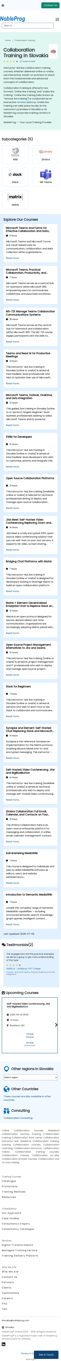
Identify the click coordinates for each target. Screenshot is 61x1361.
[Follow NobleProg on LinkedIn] (3, 1344)
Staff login (30, 1359)
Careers (7, 1298)
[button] (55, 1025)
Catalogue (9, 1181)
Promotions (10, 1186)
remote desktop (26, 102)
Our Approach (11, 1213)
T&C (5, 1309)
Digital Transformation (17, 1245)
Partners (8, 1282)
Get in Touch (46, 1354)
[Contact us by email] (2, 5)
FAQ (4, 1303)
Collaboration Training (25, 40)
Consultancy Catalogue (18, 1229)
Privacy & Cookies (30, 1353)
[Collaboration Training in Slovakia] (15, 18)
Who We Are (10, 1271)
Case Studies (10, 1218)
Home (8, 40)
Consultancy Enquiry (16, 1224)
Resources (9, 1197)
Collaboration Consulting (18, 1118)
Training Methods (14, 1191)
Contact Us (50, 5)
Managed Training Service (19, 1250)
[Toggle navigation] (57, 19)
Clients (6, 1287)
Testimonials (10, 1293)
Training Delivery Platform (20, 1255)
